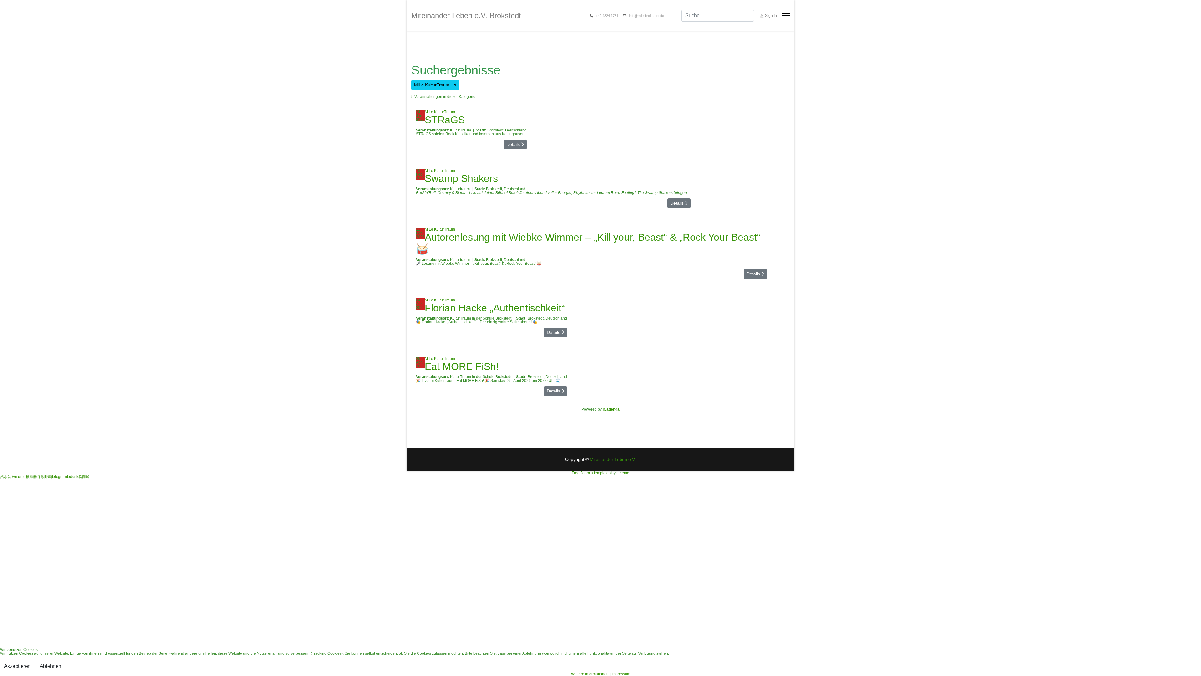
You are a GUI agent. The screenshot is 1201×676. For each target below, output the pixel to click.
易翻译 (83, 476)
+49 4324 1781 (607, 16)
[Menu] (786, 16)
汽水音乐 (7, 476)
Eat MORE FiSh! (462, 366)
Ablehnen (50, 666)
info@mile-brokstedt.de (646, 16)
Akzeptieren (17, 666)
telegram (59, 476)
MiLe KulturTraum (433, 84)
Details (513, 144)
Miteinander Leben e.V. (613, 459)
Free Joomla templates (591, 473)
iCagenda (611, 409)
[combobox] (717, 16)
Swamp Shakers (461, 178)
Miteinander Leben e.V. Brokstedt (466, 15)
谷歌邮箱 (44, 476)
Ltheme (622, 473)
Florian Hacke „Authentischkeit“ (495, 308)
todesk (72, 476)
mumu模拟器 (26, 476)
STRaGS (445, 119)
